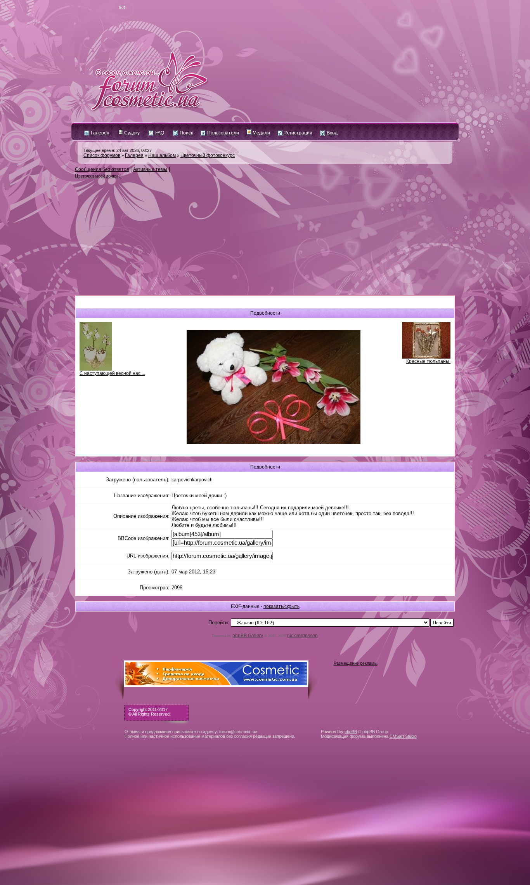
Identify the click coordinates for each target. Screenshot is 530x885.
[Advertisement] (265, 237)
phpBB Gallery (247, 635)
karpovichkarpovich (192, 480)
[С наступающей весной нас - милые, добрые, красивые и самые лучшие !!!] (96, 369)
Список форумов (101, 155)
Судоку (131, 133)
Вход (332, 133)
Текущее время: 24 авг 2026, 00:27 (117, 150)
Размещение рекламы (356, 663)
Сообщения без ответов (102, 169)
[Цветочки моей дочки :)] (273, 442)
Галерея (99, 133)
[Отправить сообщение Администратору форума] (100, 7)
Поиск (185, 133)
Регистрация (297, 133)
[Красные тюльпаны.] (426, 357)
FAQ (159, 133)
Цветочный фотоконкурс (207, 155)
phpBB (351, 731)
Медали (260, 133)
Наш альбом (162, 155)
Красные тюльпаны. (428, 361)
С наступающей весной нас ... (112, 373)
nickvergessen (302, 635)
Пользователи (222, 133)
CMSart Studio (403, 736)
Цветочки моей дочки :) (98, 175)
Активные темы (150, 169)
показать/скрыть (281, 606)
